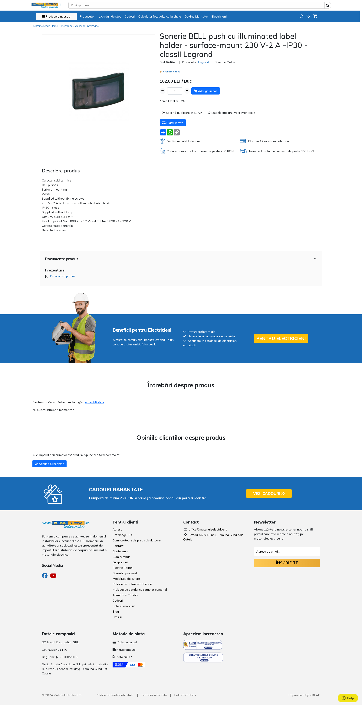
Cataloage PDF (123, 535)
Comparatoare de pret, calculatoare (137, 540)
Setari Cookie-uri (124, 606)
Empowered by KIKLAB (304, 695)
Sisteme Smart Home (45, 25)
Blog (116, 611)
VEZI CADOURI (267, 493)
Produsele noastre (58, 16)
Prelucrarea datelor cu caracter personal (140, 589)
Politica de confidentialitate (115, 695)
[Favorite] (308, 16)
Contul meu (120, 551)
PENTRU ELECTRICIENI (281, 338)
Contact (118, 546)
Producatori (87, 16)
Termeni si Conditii (125, 595)
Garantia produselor (126, 573)
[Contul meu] (301, 16)
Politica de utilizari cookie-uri (132, 584)
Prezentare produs (62, 276)
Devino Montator (196, 16)
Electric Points (123, 568)
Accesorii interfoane (87, 25)
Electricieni (219, 16)
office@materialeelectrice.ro (208, 529)
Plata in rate (174, 123)
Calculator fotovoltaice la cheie (159, 16)
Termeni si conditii (154, 695)
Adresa (117, 529)
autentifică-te (94, 402)
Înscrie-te (287, 562)
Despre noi (120, 562)
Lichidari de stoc (110, 16)
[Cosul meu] (315, 16)
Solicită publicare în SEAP (183, 113)
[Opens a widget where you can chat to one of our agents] (347, 698)
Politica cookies (185, 695)
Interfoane (67, 25)
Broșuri (117, 617)
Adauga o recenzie (51, 464)
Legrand (203, 62)
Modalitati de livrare (126, 578)
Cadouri (130, 16)
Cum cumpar (121, 557)
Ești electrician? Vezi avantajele (233, 113)
